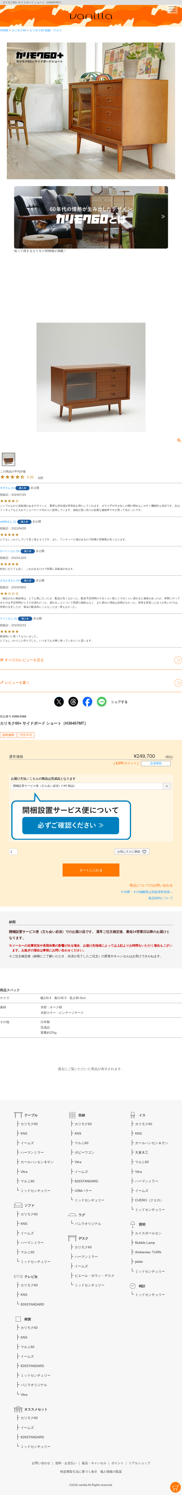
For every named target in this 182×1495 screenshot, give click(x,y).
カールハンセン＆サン (37, 1162)
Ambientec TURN (148, 1252)
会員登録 (156, 763)
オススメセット (36, 1409)
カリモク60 (19, 30)
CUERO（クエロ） (149, 1200)
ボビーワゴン (85, 1152)
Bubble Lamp (145, 1243)
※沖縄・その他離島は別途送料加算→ (147, 892)
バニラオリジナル (88, 1224)
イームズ (27, 1143)
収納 (81, 1115)
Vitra (24, 1172)
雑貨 (27, 1319)
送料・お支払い (66, 1463)
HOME (4, 30)
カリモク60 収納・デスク (45, 30)
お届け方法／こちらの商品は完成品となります (43, 778)
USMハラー (83, 1191)
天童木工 (141, 1152)
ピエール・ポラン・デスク (94, 1276)
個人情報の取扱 (111, 1471)
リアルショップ (139, 1463)
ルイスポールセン (148, 1233)
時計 (142, 1286)
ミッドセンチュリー (35, 1191)
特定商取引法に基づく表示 (78, 1471)
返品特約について (160, 898)
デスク (83, 1238)
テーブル (31, 1115)
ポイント (117, 1463)
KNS (24, 1133)
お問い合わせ (41, 1463)
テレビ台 (31, 1276)
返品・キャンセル (94, 1463)
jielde (139, 1262)
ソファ (29, 1205)
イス (142, 1115)
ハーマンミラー (32, 1152)
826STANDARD (32, 1304)
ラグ (81, 1215)
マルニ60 (27, 1181)
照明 (142, 1224)
